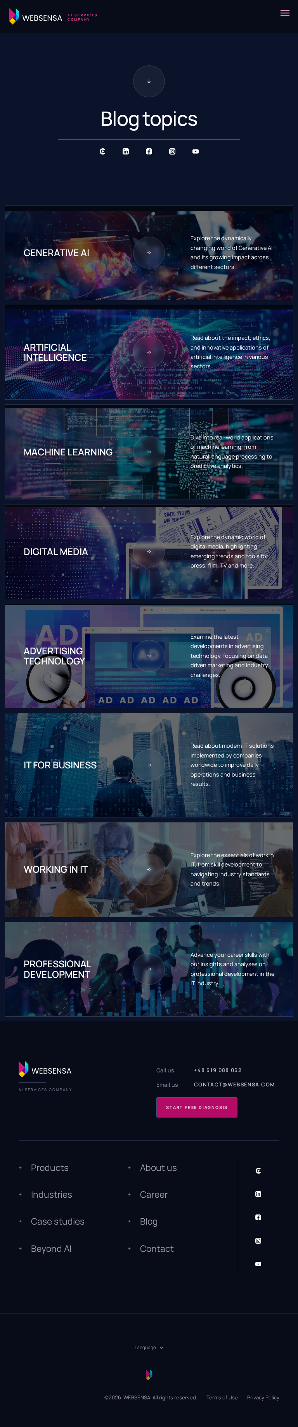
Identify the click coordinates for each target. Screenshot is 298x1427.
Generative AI (56, 253)
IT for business (60, 765)
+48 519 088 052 (218, 1070)
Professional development (57, 969)
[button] (285, 16)
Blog (149, 1221)
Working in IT (56, 869)
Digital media (56, 552)
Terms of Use (222, 1397)
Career (154, 1194)
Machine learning (68, 452)
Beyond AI (51, 1248)
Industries (51, 1194)
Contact (157, 1248)
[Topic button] (149, 253)
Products (50, 1168)
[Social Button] (102, 151)
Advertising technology (54, 656)
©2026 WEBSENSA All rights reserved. (150, 1397)
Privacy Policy (263, 1397)
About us (158, 1168)
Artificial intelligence (55, 352)
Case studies (58, 1221)
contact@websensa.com (234, 1084)
